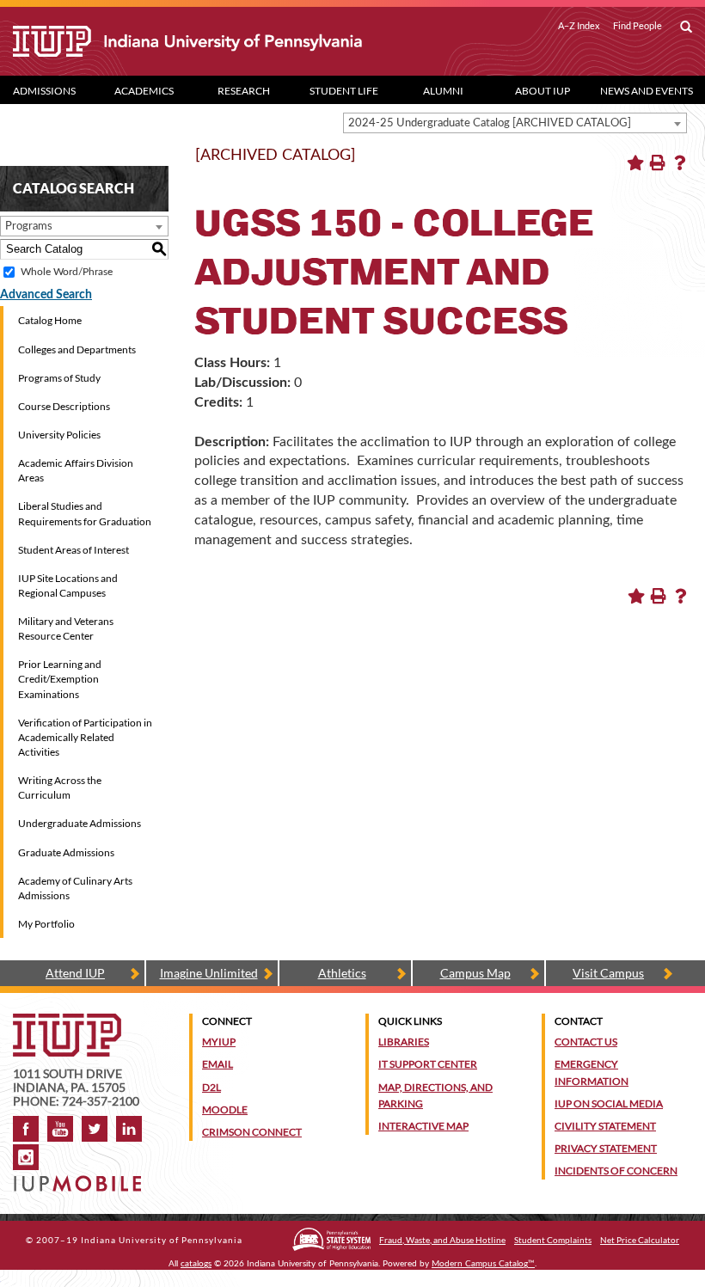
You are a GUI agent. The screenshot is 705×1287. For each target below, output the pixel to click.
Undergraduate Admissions (79, 823)
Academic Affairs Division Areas (75, 470)
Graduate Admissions (66, 852)
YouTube (60, 1129)
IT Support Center (427, 1063)
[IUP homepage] (67, 1021)
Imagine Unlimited (209, 972)
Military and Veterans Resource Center (65, 628)
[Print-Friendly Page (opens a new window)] (657, 162)
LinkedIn (129, 1129)
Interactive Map (423, 1125)
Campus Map (475, 972)
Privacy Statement (606, 1148)
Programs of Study (59, 377)
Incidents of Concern (616, 1170)
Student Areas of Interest (73, 549)
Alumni (443, 90)
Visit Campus (608, 972)
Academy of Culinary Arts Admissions (75, 888)
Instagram (26, 1157)
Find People (637, 26)
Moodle (225, 1109)
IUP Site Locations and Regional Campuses (68, 585)
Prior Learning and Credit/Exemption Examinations (59, 679)
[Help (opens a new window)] (680, 162)
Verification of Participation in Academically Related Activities (85, 737)
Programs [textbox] (28, 226)
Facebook (26, 1129)
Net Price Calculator (639, 1240)
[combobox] (515, 123)
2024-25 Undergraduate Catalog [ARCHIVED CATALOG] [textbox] (489, 123)
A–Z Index (579, 26)
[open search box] (686, 27)
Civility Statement (605, 1125)
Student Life (344, 90)
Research (244, 90)
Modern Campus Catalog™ (483, 1263)
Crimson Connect (252, 1131)
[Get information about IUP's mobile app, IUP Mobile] (80, 1178)
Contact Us (586, 1041)
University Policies (59, 434)
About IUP (542, 90)
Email (217, 1063)
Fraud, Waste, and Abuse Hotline (442, 1240)
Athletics (342, 972)
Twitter (94, 1129)
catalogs (196, 1263)
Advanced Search (46, 295)
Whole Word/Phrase (67, 272)
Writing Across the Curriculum (59, 787)
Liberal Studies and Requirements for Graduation (84, 513)
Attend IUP (75, 972)
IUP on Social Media (609, 1103)
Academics (144, 90)
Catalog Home (50, 320)
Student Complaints (553, 1240)
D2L (211, 1087)
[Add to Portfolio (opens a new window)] (635, 162)
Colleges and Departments (77, 349)
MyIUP (219, 1041)
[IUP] (187, 41)
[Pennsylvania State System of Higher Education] (331, 1239)
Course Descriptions (64, 406)
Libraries (403, 1041)
